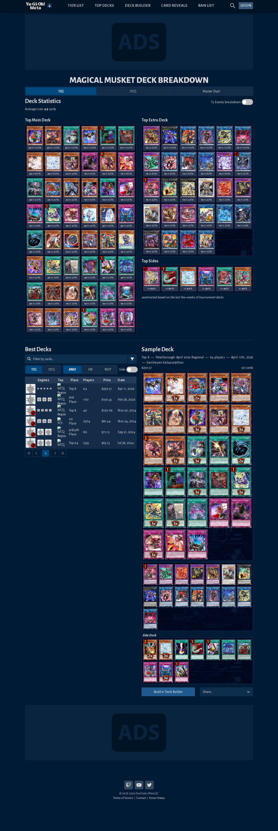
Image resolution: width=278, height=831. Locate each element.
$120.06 (107, 410)
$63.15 (106, 443)
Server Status (157, 798)
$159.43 (107, 399)
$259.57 (107, 388)
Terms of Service (123, 798)
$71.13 (105, 432)
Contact (141, 798)
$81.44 (106, 421)
